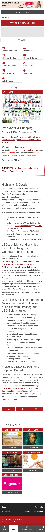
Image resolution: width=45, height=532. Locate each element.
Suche (23, 40)
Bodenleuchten (34, 262)
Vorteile (13, 529)
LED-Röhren (7, 264)
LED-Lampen (21, 262)
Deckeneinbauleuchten (24, 264)
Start (4, 529)
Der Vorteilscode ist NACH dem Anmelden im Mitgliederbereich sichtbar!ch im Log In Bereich (22, 139)
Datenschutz (7, 512)
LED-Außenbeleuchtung (12, 388)
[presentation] (4, 107)
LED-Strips (9, 262)
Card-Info (39, 507)
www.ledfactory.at (30, 150)
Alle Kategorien (9, 81)
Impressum (7, 507)
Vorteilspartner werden (33, 512)
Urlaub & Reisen (26, 529)
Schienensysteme (9, 267)
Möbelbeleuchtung (30, 267)
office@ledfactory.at (23, 226)
